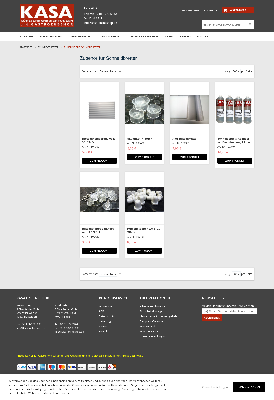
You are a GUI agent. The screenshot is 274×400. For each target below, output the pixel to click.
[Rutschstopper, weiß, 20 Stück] (144, 199)
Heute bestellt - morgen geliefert (159, 316)
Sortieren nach (90, 71)
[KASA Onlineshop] (47, 15)
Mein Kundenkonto (193, 10)
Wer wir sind (147, 326)
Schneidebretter (48, 47)
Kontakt (103, 331)
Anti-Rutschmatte (184, 138)
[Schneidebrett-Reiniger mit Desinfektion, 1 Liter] (234, 109)
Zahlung (104, 326)
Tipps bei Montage (151, 311)
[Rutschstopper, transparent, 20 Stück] (99, 199)
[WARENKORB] (238, 6)
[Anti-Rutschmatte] (189, 109)
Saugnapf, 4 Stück (139, 138)
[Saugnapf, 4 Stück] (144, 109)
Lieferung (105, 321)
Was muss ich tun (150, 331)
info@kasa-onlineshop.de (31, 328)
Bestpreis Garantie (151, 321)
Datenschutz (106, 316)
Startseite (26, 47)
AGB (101, 311)
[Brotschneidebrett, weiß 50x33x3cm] (99, 109)
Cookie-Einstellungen (153, 336)
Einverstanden (249, 387)
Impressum (106, 306)
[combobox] (227, 25)
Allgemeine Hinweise (152, 306)
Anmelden (213, 10)
